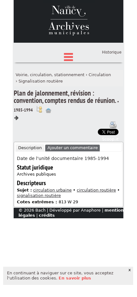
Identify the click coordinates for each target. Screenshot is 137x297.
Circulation (100, 74)
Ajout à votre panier (48, 110)
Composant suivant (16, 117)
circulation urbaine (52, 190)
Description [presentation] (30, 147)
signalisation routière (39, 195)
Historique (111, 52)
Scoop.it (110, 139)
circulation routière (96, 190)
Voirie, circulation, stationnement (50, 74)
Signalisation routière (40, 81)
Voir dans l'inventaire (39, 109)
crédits (47, 215)
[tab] (30, 148)
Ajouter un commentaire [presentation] (72, 147)
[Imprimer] (113, 124)
